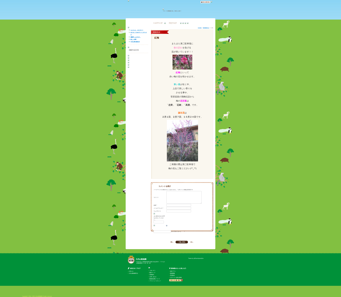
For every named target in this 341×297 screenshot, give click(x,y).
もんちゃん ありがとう (137, 30)
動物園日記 (206, 28)
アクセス (162, 261)
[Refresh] (167, 225)
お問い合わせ (152, 276)
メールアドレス (158, 208)
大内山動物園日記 (133, 273)
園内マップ (152, 272)
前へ (172, 242)
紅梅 (156, 37)
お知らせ (131, 271)
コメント (156, 197)
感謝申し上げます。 (136, 37)
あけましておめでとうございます (139, 33)
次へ (191, 242)
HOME (200, 28)
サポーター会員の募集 (176, 277)
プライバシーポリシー (155, 281)
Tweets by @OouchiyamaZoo (195, 258)
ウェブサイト (157, 211)
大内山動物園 (141, 259)
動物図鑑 (172, 273)
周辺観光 (172, 275)
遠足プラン (173, 271)
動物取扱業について (154, 278)
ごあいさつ (152, 270)
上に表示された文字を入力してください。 (159, 218)
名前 (155, 205)
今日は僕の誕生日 (135, 41)
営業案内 (151, 274)
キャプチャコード (176, 231)
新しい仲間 (133, 39)
